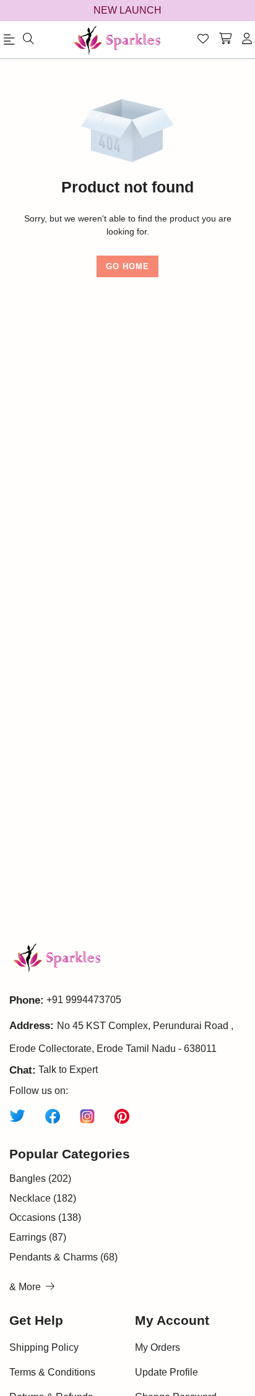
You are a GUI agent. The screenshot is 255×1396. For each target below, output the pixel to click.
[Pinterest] (122, 1115)
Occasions (45, 1217)
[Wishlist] (203, 39)
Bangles (40, 1178)
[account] (247, 39)
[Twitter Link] (17, 1115)
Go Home (127, 266)
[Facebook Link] (52, 1115)
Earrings (37, 1237)
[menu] (28, 39)
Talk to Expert (68, 1069)
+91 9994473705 (83, 999)
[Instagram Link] (87, 1115)
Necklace (42, 1198)
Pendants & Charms (63, 1257)
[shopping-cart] (225, 39)
